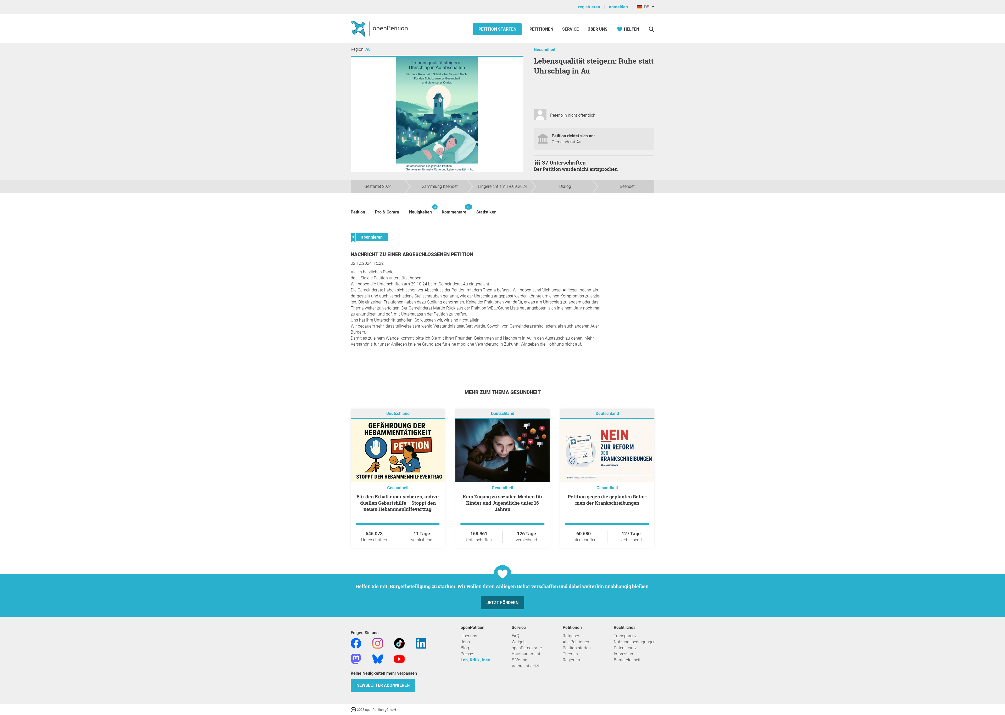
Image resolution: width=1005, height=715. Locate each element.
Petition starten (497, 29)
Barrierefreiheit (627, 659)
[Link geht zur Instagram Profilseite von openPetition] (377, 642)
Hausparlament (526, 653)
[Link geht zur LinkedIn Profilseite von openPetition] (421, 642)
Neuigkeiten (420, 210)
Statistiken (486, 212)
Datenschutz (625, 647)
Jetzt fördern (502, 602)
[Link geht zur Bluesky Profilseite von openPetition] (377, 658)
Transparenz (625, 635)
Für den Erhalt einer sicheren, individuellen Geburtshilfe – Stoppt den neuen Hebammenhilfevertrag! (397, 502)
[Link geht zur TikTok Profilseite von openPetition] (399, 642)
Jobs (465, 641)
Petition (358, 212)
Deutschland (398, 413)
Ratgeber (571, 635)
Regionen (571, 659)
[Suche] (651, 29)
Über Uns (597, 29)
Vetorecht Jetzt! (526, 665)
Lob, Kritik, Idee (475, 659)
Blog (465, 647)
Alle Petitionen (576, 641)
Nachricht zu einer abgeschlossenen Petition (412, 254)
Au (368, 49)
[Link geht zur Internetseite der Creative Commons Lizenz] (354, 709)
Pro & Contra (387, 212)
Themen (570, 653)
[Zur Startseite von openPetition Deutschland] (380, 28)
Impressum (624, 653)
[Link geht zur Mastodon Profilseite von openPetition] (356, 658)
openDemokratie (527, 647)
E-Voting (519, 659)
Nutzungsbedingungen (635, 641)
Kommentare (454, 210)
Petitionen (541, 29)
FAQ (515, 635)
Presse (467, 653)
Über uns (469, 635)
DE (645, 6)
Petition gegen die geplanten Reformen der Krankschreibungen (607, 499)
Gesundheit (544, 49)
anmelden (618, 6)
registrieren (589, 6)
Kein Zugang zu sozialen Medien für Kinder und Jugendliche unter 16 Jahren (503, 502)
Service (570, 29)
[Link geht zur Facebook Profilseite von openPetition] (356, 642)
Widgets (519, 641)
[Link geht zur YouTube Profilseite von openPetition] (399, 658)
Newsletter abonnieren (383, 685)
